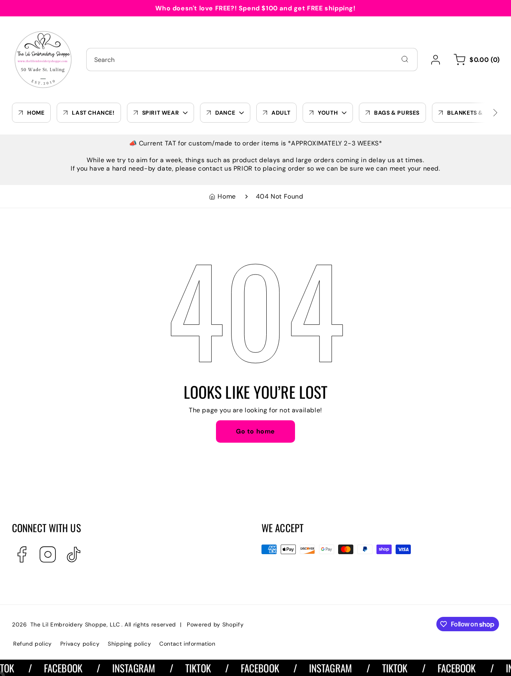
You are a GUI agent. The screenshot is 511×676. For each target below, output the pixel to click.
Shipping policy (129, 643)
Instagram (126, 667)
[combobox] (252, 59)
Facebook (56, 667)
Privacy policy (79, 643)
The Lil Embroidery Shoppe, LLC (75, 624)
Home (227, 196)
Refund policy (32, 643)
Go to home (255, 431)
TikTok (191, 667)
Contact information (187, 643)
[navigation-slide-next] (485, 113)
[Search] (405, 59)
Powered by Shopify (215, 624)
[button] (475, 59)
